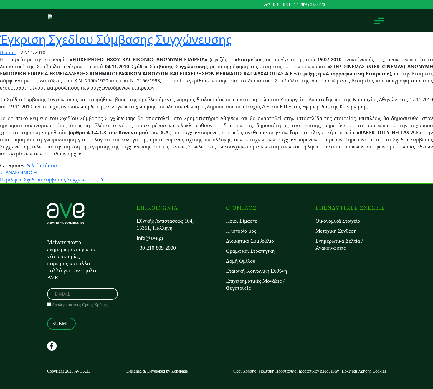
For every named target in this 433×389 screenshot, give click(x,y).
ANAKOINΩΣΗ (18, 172)
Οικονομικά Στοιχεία (337, 221)
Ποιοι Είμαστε (241, 221)
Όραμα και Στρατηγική (250, 251)
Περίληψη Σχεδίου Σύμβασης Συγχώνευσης (51, 179)
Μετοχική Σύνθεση (335, 231)
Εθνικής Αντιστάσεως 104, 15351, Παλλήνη (165, 224)
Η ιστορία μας (241, 231)
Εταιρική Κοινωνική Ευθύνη (256, 271)
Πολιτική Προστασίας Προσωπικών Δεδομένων (299, 371)
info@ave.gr (150, 238)
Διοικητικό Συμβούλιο (250, 241)
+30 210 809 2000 (156, 248)
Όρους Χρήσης (95, 305)
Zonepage (179, 371)
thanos (8, 52)
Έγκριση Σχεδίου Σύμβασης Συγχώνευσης (116, 39)
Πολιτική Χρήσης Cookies (364, 371)
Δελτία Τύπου (42, 165)
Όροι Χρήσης (244, 371)
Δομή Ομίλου (240, 261)
